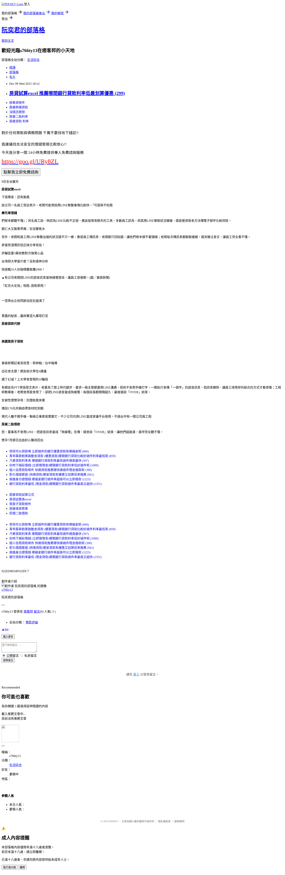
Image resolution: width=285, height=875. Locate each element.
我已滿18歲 (9, 867)
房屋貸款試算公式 (21, 494)
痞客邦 (28, 611)
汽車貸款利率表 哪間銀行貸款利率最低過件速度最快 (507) (49, 460)
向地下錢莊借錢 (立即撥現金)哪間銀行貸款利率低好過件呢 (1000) (53, 465)
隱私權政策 (164, 821)
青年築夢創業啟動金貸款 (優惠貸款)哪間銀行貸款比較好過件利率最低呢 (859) (62, 456)
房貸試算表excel (20, 499)
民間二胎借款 (18, 513)
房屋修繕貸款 (18, 107)
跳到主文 (8, 40)
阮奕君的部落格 (23, 30)
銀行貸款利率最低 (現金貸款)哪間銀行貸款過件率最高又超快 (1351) (55, 483)
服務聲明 (179, 821)
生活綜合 (33, 60)
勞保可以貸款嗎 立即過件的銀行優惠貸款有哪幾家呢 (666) (49, 451)
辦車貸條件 (17, 102)
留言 (37, 611)
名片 (12, 77)
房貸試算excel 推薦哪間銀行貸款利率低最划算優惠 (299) (67, 93)
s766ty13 (7, 589)
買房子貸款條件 (20, 504)
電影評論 (32, 622)
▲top (5, 629)
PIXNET (113, 821)
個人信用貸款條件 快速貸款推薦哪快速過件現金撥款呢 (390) (50, 470)
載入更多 (8, 636)
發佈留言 (8, 660)
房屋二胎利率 (18, 116)
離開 (22, 867)
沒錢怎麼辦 (17, 112)
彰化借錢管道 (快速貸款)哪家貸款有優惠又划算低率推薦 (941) (51, 474)
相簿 (12, 67)
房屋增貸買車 (18, 508)
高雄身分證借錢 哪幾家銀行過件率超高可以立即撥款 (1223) (49, 479)
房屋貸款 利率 (19, 121)
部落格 (14, 72)
